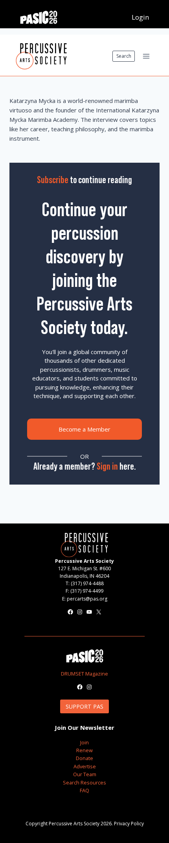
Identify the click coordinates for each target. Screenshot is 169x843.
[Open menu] (146, 56)
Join (84, 742)
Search (123, 56)
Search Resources (84, 782)
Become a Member (84, 429)
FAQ (84, 790)
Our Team (84, 774)
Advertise (84, 766)
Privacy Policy (129, 823)
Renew (84, 750)
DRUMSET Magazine (84, 673)
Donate (84, 758)
